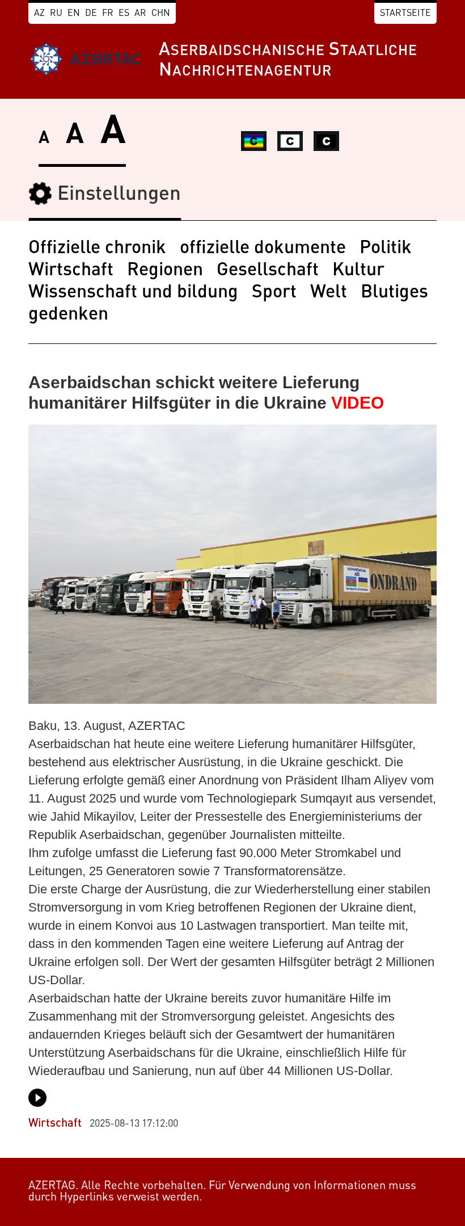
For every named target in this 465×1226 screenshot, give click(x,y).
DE (91, 13)
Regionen (165, 271)
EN (73, 13)
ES (124, 13)
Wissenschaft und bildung (133, 293)
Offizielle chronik (97, 249)
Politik (386, 249)
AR (140, 13)
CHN (160, 13)
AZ (39, 13)
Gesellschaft (268, 271)
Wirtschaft (70, 271)
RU (56, 13)
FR (107, 13)
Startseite (405, 13)
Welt (328, 293)
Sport (274, 293)
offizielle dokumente (263, 249)
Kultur (358, 271)
